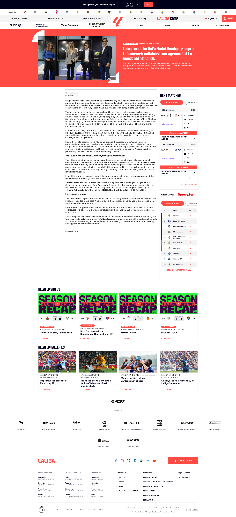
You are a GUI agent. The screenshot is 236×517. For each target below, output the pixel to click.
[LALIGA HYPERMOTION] (42, 25)
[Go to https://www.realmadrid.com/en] (183, 12)
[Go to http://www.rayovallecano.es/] (141, 12)
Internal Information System (137, 508)
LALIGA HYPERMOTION (196, 102)
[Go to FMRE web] (42, 509)
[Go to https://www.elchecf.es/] (78, 12)
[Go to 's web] (185, 195)
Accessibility (153, 508)
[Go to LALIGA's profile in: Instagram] (122, 461)
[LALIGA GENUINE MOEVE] (96, 25)
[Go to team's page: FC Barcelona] (169, 232)
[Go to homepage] (118, 28)
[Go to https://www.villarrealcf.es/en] (226, 12)
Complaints (61, 510)
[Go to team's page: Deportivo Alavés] (169, 221)
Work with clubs (105, 510)
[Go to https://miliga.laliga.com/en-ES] (229, 18)
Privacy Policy (175, 508)
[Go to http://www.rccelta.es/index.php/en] (56, 12)
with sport (55, 19)
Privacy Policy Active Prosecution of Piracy (160, 512)
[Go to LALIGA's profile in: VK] (148, 461)
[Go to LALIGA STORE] (167, 18)
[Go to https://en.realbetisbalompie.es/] (173, 12)
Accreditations (81, 510)
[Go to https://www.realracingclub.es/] (131, 12)
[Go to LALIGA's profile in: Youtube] (154, 461)
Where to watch (91, 19)
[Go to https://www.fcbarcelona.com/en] (88, 12)
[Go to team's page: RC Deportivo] (169, 264)
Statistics (195, 25)
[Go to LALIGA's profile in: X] (128, 461)
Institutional (19, 19)
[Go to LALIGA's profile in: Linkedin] (135, 461)
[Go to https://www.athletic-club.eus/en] (25, 12)
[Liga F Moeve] (69, 25)
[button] (14, 25)
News (167, 25)
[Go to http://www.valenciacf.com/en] (215, 12)
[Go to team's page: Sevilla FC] (169, 216)
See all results (188, 185)
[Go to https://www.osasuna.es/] (46, 12)
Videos (140, 25)
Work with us (92, 510)
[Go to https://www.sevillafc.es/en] (204, 12)
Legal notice (164, 508)
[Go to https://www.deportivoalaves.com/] (67, 12)
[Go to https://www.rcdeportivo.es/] (152, 12)
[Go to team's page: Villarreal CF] (169, 259)
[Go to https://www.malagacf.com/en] (120, 12)
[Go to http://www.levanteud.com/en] (109, 12)
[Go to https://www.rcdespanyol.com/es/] (162, 12)
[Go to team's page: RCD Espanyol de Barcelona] (169, 237)
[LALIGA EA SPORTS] (14, 25)
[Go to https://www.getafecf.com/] (99, 12)
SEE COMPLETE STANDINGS (178, 270)
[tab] (171, 102)
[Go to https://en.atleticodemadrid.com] (35, 12)
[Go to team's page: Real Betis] (169, 248)
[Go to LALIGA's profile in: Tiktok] (141, 461)
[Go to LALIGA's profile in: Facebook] (116, 461)
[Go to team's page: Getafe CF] (169, 253)
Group (140, 19)
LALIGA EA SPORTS (171, 102)
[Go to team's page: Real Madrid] (169, 243)
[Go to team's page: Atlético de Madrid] (169, 226)
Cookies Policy (137, 512)
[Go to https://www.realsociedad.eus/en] (194, 12)
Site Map (70, 510)
